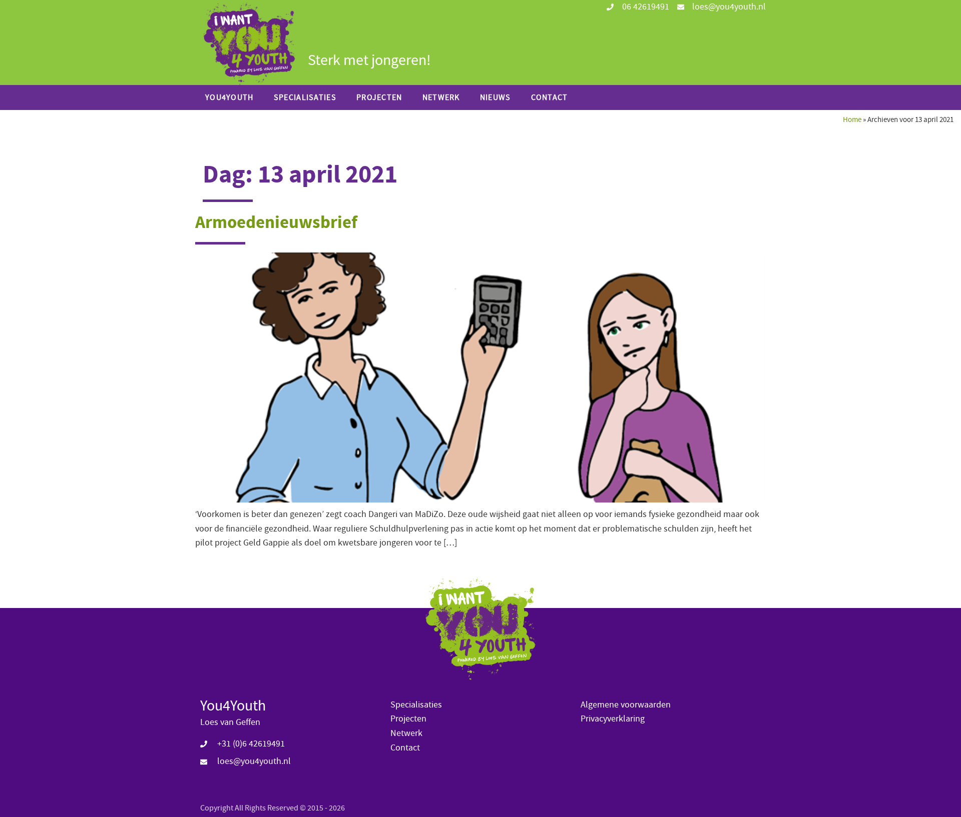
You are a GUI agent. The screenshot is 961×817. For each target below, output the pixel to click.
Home (852, 119)
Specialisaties (305, 97)
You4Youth (229, 97)
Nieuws (495, 97)
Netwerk (441, 97)
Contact (549, 97)
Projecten (379, 97)
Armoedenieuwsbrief (276, 222)
